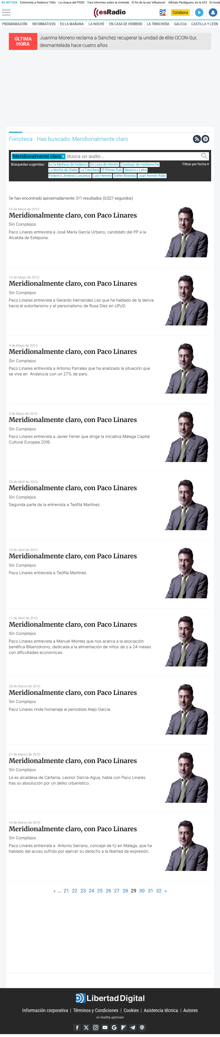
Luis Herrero (102, 176)
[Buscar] (204, 156)
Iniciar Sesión (213, 12)
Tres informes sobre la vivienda (108, 2)
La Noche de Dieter (63, 170)
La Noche (96, 24)
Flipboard (123, 1027)
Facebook (77, 1027)
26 (108, 890)
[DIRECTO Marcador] (199, 12)
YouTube (105, 1027)
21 (66, 890)
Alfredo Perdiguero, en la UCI (187, 2)
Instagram (96, 1027)
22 (74, 890)
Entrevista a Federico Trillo (38, 2)
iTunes (142, 1027)
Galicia (180, 24)
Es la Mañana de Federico (68, 164)
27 (116, 890)
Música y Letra (135, 170)
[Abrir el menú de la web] (47, 12)
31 (150, 890)
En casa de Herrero (125, 24)
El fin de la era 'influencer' (149, 2)
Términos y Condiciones (95, 1010)
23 (83, 890)
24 (91, 890)
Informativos (44, 24)
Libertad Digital (110, 998)
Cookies (131, 1010)
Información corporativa (45, 1010)
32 (159, 890)
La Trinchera (158, 24)
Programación (14, 24)
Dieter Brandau (125, 176)
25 (99, 890)
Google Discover (114, 1027)
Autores (190, 1010)
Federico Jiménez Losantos (70, 176)
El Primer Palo (111, 170)
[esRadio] (110, 13)
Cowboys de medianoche (140, 164)
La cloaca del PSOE (71, 2)
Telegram (133, 1027)
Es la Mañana (72, 24)
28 (125, 890)
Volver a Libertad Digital (163, 12)
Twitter (86, 1027)
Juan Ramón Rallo (152, 176)
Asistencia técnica (161, 1010)
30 (142, 890)
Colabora (180, 12)
